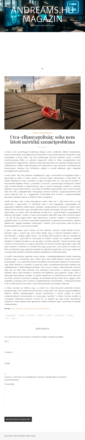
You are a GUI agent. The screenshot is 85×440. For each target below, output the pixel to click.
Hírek (35, 133)
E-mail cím (8, 352)
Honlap (7, 363)
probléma (40, 315)
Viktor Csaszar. (31, 436)
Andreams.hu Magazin (42, 14)
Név (6, 341)
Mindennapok (45, 133)
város (13, 318)
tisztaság (70, 315)
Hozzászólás (9, 384)
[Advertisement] (42, 48)
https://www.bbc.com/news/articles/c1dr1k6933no (30, 308)
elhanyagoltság (10, 315)
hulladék (21, 315)
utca (7, 318)
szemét (49, 315)
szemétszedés (59, 315)
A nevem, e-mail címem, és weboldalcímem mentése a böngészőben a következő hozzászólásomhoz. (35, 378)
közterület (31, 315)
